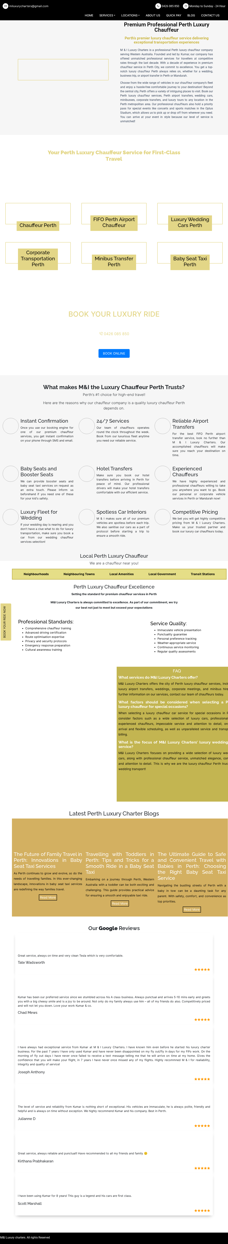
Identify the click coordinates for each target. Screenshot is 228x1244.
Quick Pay (173, 15)
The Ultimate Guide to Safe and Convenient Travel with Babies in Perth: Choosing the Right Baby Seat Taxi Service (192, 866)
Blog (191, 15)
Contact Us (210, 15)
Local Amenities (122, 574)
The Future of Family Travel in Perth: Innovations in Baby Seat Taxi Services (48, 860)
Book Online (114, 353)
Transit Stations (203, 574)
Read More (48, 897)
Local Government (162, 574)
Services (106, 15)
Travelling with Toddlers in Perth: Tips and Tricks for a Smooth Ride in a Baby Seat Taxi (120, 863)
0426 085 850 (170, 6)
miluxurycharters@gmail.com (28, 6)
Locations (129, 15)
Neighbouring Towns (79, 574)
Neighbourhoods (36, 574)
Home (89, 15)
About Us (153, 15)
